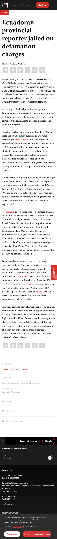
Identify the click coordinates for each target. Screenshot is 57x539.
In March (35, 220)
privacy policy (18, 527)
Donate (48, 441)
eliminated (23, 277)
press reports (21, 140)
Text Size (10, 411)
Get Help (42, 5)
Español (5, 392)
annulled (40, 292)
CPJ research (8, 212)
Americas (14, 370)
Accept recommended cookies (37, 534)
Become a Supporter (28, 441)
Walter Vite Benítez (31, 383)
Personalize (12, 534)
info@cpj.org (7, 504)
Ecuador (25, 370)
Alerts (4, 12)
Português (15, 392)
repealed (30, 284)
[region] (28, 526)
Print (8, 402)
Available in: (8, 389)
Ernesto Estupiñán (10, 383)
